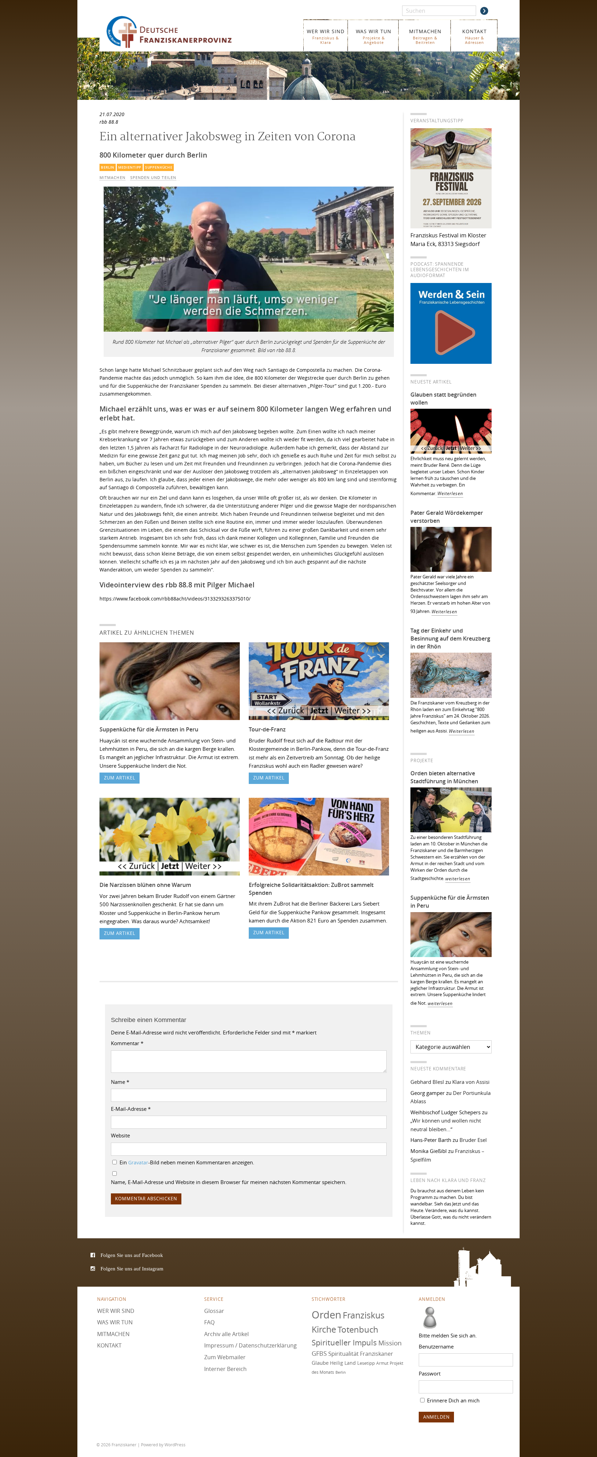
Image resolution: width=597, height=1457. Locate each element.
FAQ (209, 1322)
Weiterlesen (450, 493)
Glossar (214, 1310)
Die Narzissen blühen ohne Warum (145, 885)
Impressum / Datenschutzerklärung (250, 1345)
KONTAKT (474, 36)
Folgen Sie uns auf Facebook (132, 1255)
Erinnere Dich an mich (453, 1400)
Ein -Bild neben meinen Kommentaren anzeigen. (187, 1162)
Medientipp (129, 167)
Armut (382, 1363)
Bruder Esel (473, 1139)
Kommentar (127, 1043)
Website (120, 1135)
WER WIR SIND (325, 36)
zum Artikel (119, 778)
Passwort (429, 1373)
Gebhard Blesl (427, 1081)
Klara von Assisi (471, 1081)
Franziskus (364, 1315)
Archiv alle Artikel (226, 1333)
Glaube (320, 1362)
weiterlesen (458, 879)
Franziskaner (179, 32)
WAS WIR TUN (373, 36)
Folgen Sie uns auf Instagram (132, 1268)
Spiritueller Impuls (344, 1342)
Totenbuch (358, 1329)
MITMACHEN (425, 36)
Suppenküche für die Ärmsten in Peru (149, 729)
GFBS (319, 1353)
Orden (326, 1314)
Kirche (324, 1329)
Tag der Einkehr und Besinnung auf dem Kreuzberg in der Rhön (450, 638)
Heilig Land (343, 1363)
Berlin (107, 167)
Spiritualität (343, 1353)
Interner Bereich (225, 1368)
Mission (390, 1342)
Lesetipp (366, 1363)
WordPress (175, 1444)
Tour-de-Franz (267, 729)
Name (120, 1081)
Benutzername (436, 1346)
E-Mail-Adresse (131, 1108)
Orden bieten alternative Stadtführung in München (444, 777)
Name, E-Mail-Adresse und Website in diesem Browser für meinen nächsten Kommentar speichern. (229, 1182)
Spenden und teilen (153, 177)
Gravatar (138, 1163)
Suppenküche (159, 167)
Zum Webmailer (225, 1357)
